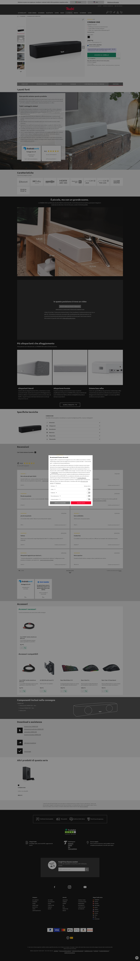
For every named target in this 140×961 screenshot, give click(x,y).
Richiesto (53, 486)
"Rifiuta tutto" (65, 469)
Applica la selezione (60, 502)
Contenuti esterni (55, 499)
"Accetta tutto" (54, 472)
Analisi (52, 489)
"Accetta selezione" (81, 477)
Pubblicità (53, 492)
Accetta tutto (81, 502)
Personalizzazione (55, 496)
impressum (58, 483)
